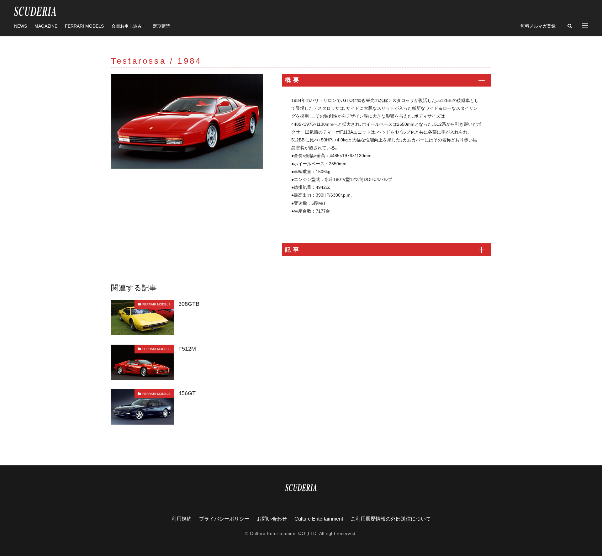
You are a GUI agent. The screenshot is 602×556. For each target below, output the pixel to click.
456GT (187, 393)
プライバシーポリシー (224, 519)
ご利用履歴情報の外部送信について (391, 519)
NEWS (20, 26)
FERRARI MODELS (84, 26)
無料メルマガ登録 (538, 26)
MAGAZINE (45, 26)
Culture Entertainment (318, 519)
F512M (187, 349)
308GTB (188, 304)
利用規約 (182, 519)
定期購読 (161, 26)
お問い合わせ (272, 519)
